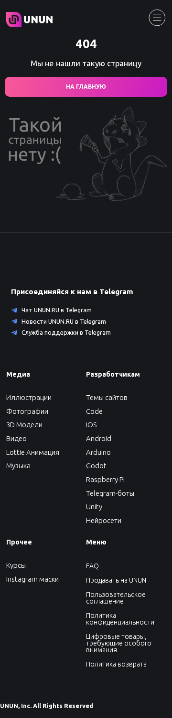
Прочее (19, 542)
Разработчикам (113, 374)
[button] (16, 438)
